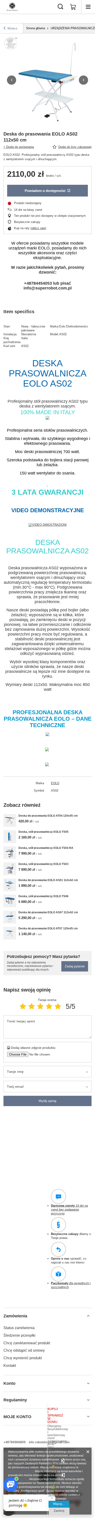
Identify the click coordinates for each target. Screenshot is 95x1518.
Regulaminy (15, 1400)
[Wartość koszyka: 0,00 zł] (73, 7)
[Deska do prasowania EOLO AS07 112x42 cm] (9, 917)
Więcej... (59, 1504)
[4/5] (49, 1006)
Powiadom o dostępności (45, 191)
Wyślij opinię (47, 1101)
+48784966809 (14, 1442)
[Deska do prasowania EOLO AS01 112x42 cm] (9, 885)
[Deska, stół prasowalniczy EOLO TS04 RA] (9, 852)
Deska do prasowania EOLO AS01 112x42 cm (48, 880)
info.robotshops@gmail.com (49, 1442)
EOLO (55, 783)
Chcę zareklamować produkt (26, 1343)
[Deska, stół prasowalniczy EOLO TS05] (9, 836)
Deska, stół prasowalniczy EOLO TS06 (43, 896)
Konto (9, 1383)
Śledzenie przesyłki (19, 1335)
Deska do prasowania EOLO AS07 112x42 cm (48, 912)
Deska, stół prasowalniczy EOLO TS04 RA (45, 848)
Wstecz (12, 28)
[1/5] (23, 1006)
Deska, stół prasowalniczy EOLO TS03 (43, 864)
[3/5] (40, 1006)
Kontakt (9, 1366)
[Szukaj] (60, 7)
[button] (11, 80)
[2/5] (31, 1006)
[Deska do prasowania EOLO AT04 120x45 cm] (9, 820)
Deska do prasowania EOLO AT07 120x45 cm (48, 928)
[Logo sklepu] (12, 7)
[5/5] (58, 1006)
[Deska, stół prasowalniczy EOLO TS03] (9, 868)
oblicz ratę (38, 228)
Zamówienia (15, 1316)
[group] (47, 80)
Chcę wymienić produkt (22, 1358)
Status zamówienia (19, 1328)
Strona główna (35, 28)
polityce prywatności (20, 1471)
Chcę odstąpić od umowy (24, 1350)
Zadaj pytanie (75, 966)
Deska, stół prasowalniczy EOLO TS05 (43, 831)
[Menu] (88, 7)
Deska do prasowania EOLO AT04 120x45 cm (48, 815)
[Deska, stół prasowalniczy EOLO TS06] (9, 901)
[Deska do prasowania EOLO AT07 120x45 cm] (9, 933)
